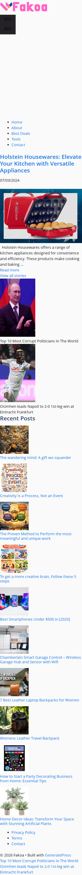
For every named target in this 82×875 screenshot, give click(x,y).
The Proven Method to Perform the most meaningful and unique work (36, 536)
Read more (9, 270)
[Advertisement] (41, 76)
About (16, 127)
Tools (16, 139)
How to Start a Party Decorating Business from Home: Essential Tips (36, 778)
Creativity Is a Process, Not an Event (31, 495)
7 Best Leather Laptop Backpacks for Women (39, 700)
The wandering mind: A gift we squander (35, 457)
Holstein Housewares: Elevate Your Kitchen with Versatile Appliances (40, 163)
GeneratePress (58, 855)
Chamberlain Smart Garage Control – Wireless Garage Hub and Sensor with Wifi (40, 659)
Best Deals (20, 133)
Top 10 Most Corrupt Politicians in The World (39, 860)
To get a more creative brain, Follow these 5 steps (38, 579)
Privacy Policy (23, 832)
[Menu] (8, 20)
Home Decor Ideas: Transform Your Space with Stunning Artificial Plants (37, 821)
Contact (18, 144)
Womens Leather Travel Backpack (29, 738)
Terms (16, 838)
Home (16, 122)
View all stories (13, 275)
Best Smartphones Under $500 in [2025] (35, 619)
